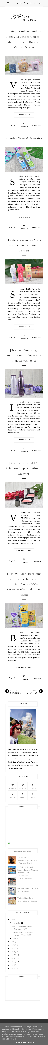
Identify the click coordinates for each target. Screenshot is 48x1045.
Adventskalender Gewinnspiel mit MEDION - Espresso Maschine (27, 860)
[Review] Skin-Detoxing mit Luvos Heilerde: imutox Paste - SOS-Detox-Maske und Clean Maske (24, 584)
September (17, 923)
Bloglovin (12, 788)
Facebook (33, 788)
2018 (12, 952)
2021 (12, 942)
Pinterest (23, 797)
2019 (12, 948)
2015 (12, 962)
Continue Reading (24, 115)
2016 (12, 958)
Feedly (33, 797)
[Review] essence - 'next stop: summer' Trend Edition (24, 245)
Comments (24, 125)
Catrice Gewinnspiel (25, 879)
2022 (12, 919)
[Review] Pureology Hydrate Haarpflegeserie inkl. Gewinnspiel (24, 355)
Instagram (22, 788)
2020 (12, 945)
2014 (12, 965)
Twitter (12, 797)
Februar (16, 938)
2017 (12, 955)
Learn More (20, 1043)
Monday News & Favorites (24, 138)
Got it (31, 1043)
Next (7, 272)
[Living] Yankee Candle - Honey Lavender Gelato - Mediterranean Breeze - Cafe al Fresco (24, 39)
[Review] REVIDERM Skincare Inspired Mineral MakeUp (24, 468)
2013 (12, 968)
